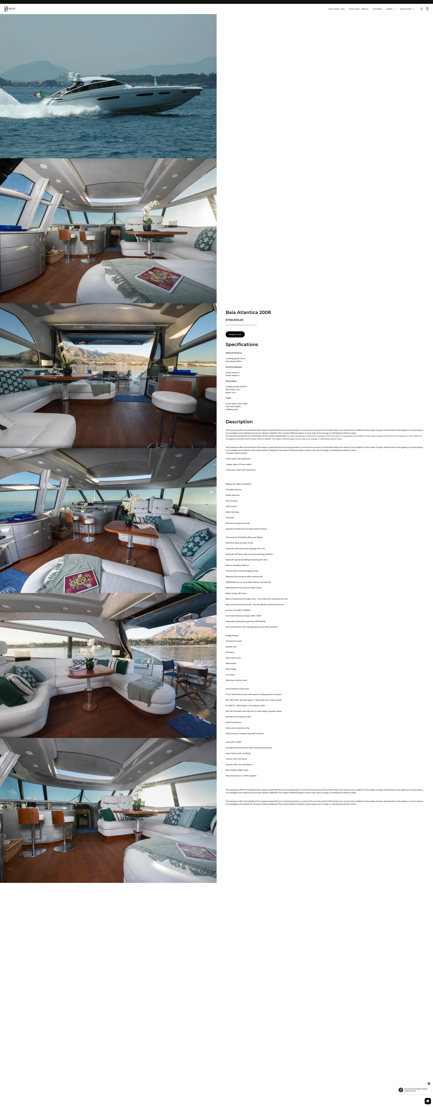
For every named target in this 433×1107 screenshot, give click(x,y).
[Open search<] (422, 9)
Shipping (238, 325)
